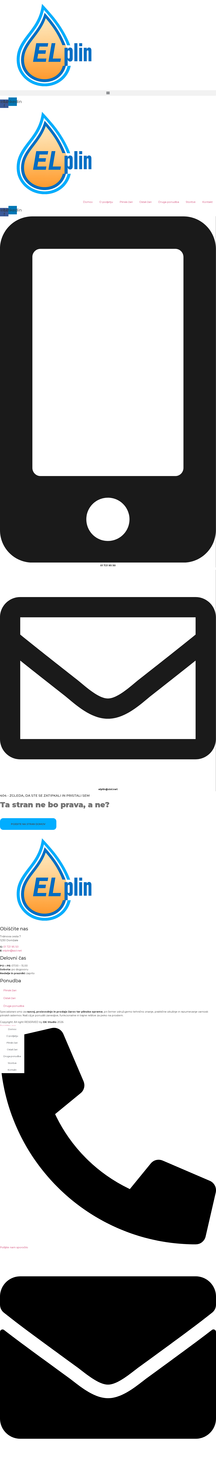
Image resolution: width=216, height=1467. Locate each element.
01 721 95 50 (108, 565)
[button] (108, 93)
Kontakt (207, 202)
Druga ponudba (168, 202)
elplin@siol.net (12, 950)
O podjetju (106, 202)
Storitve (191, 202)
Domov (88, 202)
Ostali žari (145, 202)
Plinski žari (126, 202)
